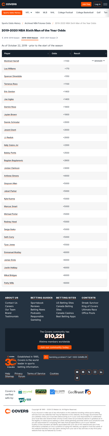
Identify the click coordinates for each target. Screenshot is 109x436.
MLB (45, 12)
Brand (8, 313)
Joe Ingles (9, 99)
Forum (21, 376)
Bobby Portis (10, 153)
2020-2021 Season (48, 38)
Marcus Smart (10, 206)
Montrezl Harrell (11, 61)
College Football (65, 12)
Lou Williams (10, 68)
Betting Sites (66, 297)
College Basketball (84, 12)
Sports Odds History (11, 23)
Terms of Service (36, 373)
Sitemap (9, 376)
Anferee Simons (11, 175)
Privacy (19, 373)
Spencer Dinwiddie (13, 76)
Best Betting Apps (66, 316)
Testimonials (11, 316)
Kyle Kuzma (9, 198)
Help (7, 373)
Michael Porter (11, 214)
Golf (98, 12)
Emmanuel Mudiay (12, 252)
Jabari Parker (10, 191)
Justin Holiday (10, 267)
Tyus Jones (9, 244)
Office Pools (88, 313)
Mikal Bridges (10, 275)
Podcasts (36, 313)
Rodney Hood (10, 221)
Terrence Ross (11, 84)
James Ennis (10, 260)
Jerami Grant (10, 130)
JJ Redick (8, 137)
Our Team (10, 309)
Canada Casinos (65, 313)
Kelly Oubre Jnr (11, 145)
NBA (37, 12)
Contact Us (11, 302)
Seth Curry (9, 237)
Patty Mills (9, 283)
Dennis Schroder (12, 122)
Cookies (54, 373)
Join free (86, 4)
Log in (97, 4)
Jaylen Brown (10, 114)
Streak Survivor (90, 302)
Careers (9, 306)
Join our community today (54, 347)
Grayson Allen (10, 183)
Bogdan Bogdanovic (13, 160)
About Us (11, 297)
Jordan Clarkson (11, 168)
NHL (53, 12)
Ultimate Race (89, 309)
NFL (28, 12)
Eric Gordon (9, 91)
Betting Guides (42, 297)
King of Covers (90, 306)
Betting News (38, 309)
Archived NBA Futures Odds (38, 23)
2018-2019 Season (11, 38)
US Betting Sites (65, 302)
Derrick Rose (10, 107)
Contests (89, 297)
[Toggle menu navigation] (105, 4)
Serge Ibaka (9, 229)
